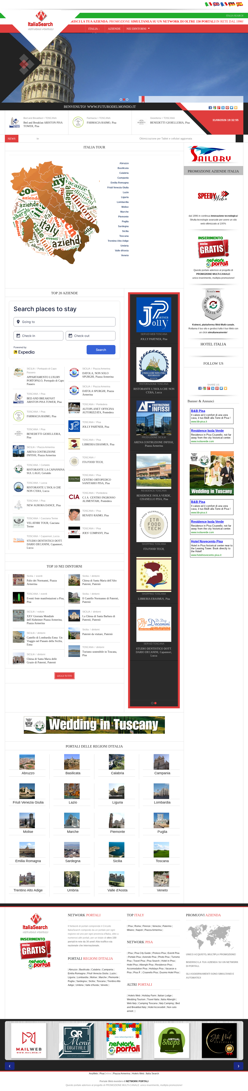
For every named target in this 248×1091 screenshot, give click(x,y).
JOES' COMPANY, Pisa (95, 533)
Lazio (73, 802)
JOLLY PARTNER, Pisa (95, 426)
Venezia (156, 926)
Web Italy (132, 1003)
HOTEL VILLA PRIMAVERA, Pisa (154, 442)
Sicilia (117, 861)
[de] (232, 4)
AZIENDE (114, 28)
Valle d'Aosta (117, 890)
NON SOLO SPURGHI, (153, 645)
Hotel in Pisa (168, 960)
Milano (130, 930)
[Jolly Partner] (153, 670)
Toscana (162, 861)
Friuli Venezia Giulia (28, 802)
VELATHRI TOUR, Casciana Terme (154, 595)
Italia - (95, 28)
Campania (162, 773)
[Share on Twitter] (231, 107)
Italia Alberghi (168, 999)
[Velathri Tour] (153, 570)
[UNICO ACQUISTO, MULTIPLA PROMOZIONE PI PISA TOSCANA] (43, 1040)
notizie (40, 611)
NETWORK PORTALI (137, 1081)
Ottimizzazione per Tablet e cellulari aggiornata (127, 138)
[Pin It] (227, 107)
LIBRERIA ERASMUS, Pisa (98, 444)
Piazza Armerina (46, 447)
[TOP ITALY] (153, 319)
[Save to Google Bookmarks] (214, 107)
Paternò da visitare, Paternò (97, 634)
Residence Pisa (163, 964)
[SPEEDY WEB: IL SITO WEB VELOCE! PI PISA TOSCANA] (186, 1040)
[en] (216, 4)
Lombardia (162, 802)
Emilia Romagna (28, 861)
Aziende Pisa (149, 957)
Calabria (117, 773)
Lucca (44, 483)
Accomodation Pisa (137, 968)
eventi (39, 576)
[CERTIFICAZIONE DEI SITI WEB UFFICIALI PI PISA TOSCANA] (139, 1040)
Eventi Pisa (173, 953)
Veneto (162, 890)
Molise (28, 832)
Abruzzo (28, 773)
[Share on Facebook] (210, 107)
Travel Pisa (139, 960)
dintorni (41, 633)
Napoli (139, 930)
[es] (239, 4)
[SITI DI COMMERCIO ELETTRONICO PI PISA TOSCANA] (91, 1040)
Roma (137, 926)
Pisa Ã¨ (137, 972)
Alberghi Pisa (146, 964)
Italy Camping (166, 1003)
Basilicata (72, 773)
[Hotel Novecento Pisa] (153, 467)
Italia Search (234, 15)
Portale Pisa (134, 957)
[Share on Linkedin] (223, 107)
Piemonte (117, 832)
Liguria (117, 802)
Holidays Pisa (156, 968)
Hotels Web (134, 995)
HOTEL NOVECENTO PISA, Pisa (153, 492)
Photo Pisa (164, 957)
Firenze (147, 926)
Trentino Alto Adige (28, 890)
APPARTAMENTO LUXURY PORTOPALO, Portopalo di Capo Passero (45, 381)
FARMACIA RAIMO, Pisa (38, 122)
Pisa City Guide (142, 953)
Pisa (43, 394)
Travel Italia (153, 999)
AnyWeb (93, 1073)
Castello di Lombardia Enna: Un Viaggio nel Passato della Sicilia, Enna (45, 641)
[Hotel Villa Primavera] (153, 417)
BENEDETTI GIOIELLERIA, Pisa (106, 122)
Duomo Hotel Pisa (169, 972)
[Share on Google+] (218, 107)
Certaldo (45, 465)
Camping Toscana (148, 1003)
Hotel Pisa (132, 964)
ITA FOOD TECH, (92, 462)
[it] (208, 4)
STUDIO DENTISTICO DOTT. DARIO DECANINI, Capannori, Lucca (45, 544)
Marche (73, 832)
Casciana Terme (49, 518)
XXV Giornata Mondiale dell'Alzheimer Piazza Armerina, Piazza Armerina (44, 620)
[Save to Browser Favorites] (235, 107)
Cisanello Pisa (150, 972)
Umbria (72, 890)
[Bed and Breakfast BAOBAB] (153, 364)
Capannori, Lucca (50, 536)
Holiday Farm (149, 995)
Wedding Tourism (136, 999)
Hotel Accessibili (156, 1007)
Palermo (167, 926)
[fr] (224, 4)
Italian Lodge (165, 995)
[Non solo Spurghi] (153, 620)
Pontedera (101, 404)
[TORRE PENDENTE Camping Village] (153, 517)
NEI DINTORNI (136, 28)
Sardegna (72, 861)
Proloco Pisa (159, 953)
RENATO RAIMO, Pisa (95, 515)
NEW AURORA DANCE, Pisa (44, 505)
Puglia (162, 832)
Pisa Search (153, 960)
